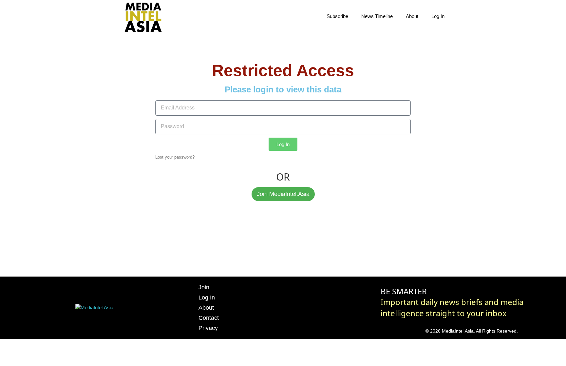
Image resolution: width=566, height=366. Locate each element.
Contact (208, 318)
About (412, 16)
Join (203, 287)
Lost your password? (175, 157)
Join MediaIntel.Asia (283, 194)
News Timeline (377, 16)
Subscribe (337, 16)
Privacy (208, 328)
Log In (437, 16)
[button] (463, 16)
